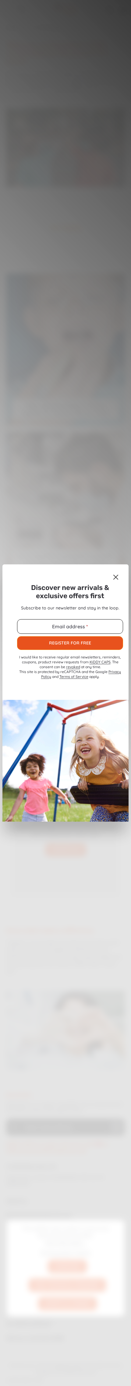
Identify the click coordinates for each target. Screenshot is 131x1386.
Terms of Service (73, 676)
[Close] (115, 577)
